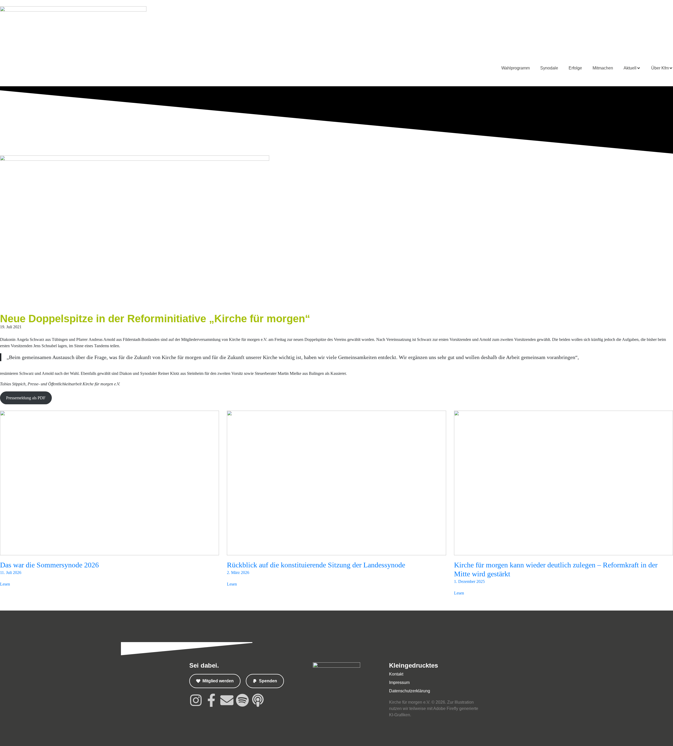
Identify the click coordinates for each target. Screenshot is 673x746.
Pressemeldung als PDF (25, 398)
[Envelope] (226, 700)
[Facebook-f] (211, 700)
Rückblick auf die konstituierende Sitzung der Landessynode (316, 565)
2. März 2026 (238, 572)
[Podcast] (257, 700)
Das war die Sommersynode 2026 (49, 565)
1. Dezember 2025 (469, 581)
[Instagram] (195, 700)
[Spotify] (242, 700)
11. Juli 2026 (10, 572)
